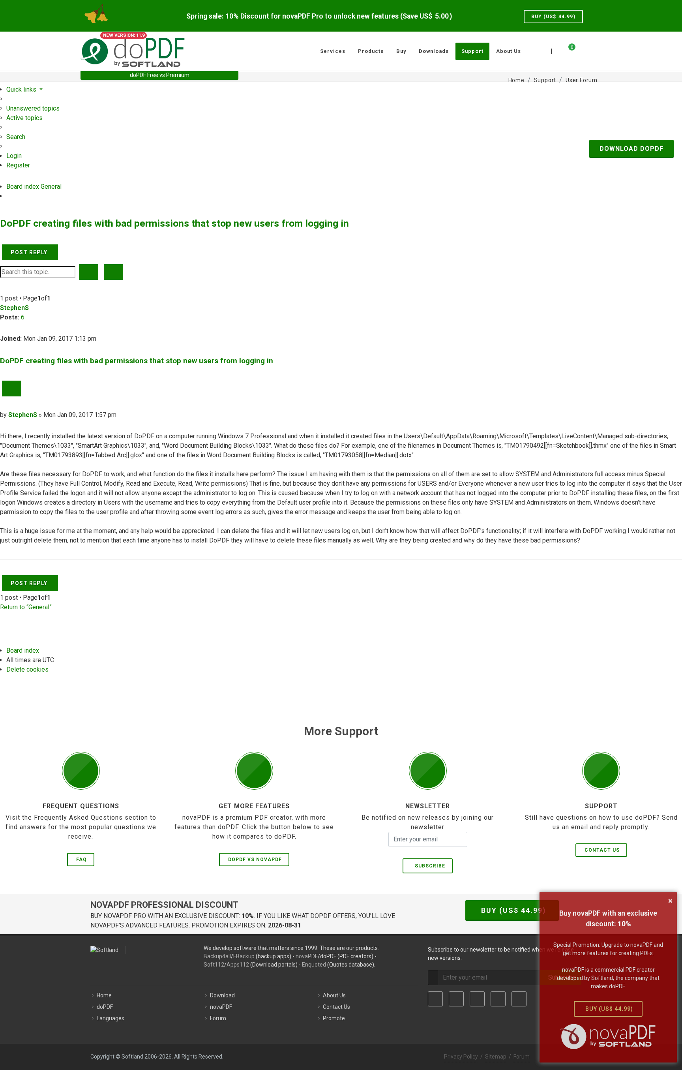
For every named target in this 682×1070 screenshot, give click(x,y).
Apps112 (238, 964)
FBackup (244, 956)
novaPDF (307, 956)
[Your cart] (567, 50)
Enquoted (314, 964)
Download (222, 995)
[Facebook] (435, 998)
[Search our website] (593, 50)
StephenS (14, 308)
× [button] (670, 901)
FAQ (81, 859)
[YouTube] (498, 998)
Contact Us (602, 850)
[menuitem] (33, 108)
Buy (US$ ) (553, 16)
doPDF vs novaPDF (255, 859)
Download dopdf (631, 148)
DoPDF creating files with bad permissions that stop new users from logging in (174, 223)
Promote (334, 1018)
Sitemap (495, 1056)
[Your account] (580, 48)
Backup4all (217, 956)
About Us (334, 995)
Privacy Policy (461, 1056)
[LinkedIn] (477, 998)
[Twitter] (456, 998)
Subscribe (428, 866)
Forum (218, 1018)
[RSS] (519, 998)
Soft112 (214, 964)
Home (104, 995)
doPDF (105, 1007)
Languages (110, 1018)
